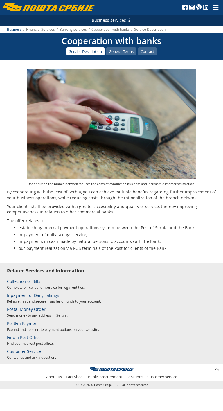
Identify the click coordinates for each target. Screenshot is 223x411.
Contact (147, 51)
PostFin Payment (23, 323)
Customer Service (24, 351)
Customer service (162, 376)
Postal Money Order (26, 309)
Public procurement (105, 376)
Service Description (85, 51)
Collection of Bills (23, 281)
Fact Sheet (75, 376)
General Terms (121, 51)
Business (14, 29)
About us (54, 376)
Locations (134, 376)
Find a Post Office (24, 337)
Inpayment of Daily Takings (33, 295)
